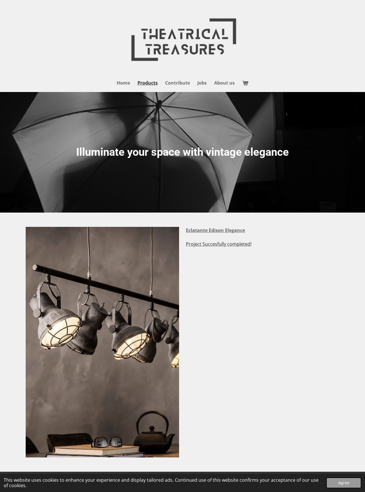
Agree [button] (343, 482)
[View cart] (245, 83)
